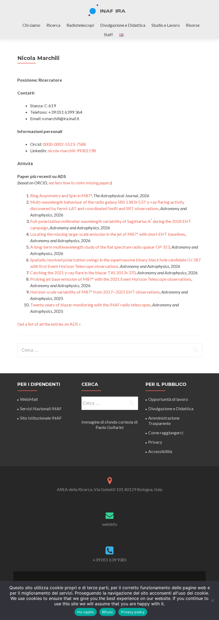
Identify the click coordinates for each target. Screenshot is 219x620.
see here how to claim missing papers (80, 182)
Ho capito (85, 612)
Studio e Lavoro (165, 25)
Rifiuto (107, 612)
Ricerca (53, 25)
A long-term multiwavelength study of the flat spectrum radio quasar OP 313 (100, 246)
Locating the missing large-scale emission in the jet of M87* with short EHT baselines (107, 234)
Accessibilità (160, 451)
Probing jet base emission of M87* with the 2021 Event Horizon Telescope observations (110, 279)
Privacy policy (132, 612)
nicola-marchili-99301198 (72, 150)
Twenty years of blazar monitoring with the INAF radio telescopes (90, 304)
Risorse (193, 25)
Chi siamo (31, 25)
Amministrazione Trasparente (163, 420)
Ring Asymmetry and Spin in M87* (61, 195)
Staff (108, 34)
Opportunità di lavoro (168, 399)
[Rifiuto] (212, 600)
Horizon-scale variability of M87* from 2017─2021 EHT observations (95, 291)
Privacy (155, 441)
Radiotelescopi (80, 25)
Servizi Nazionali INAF (41, 408)
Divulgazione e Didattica (122, 25)
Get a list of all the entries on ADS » (49, 323)
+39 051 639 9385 (110, 559)
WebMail (29, 399)
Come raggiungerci (165, 432)
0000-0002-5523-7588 (64, 144)
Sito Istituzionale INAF (41, 417)
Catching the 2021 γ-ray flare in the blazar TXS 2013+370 (83, 272)
